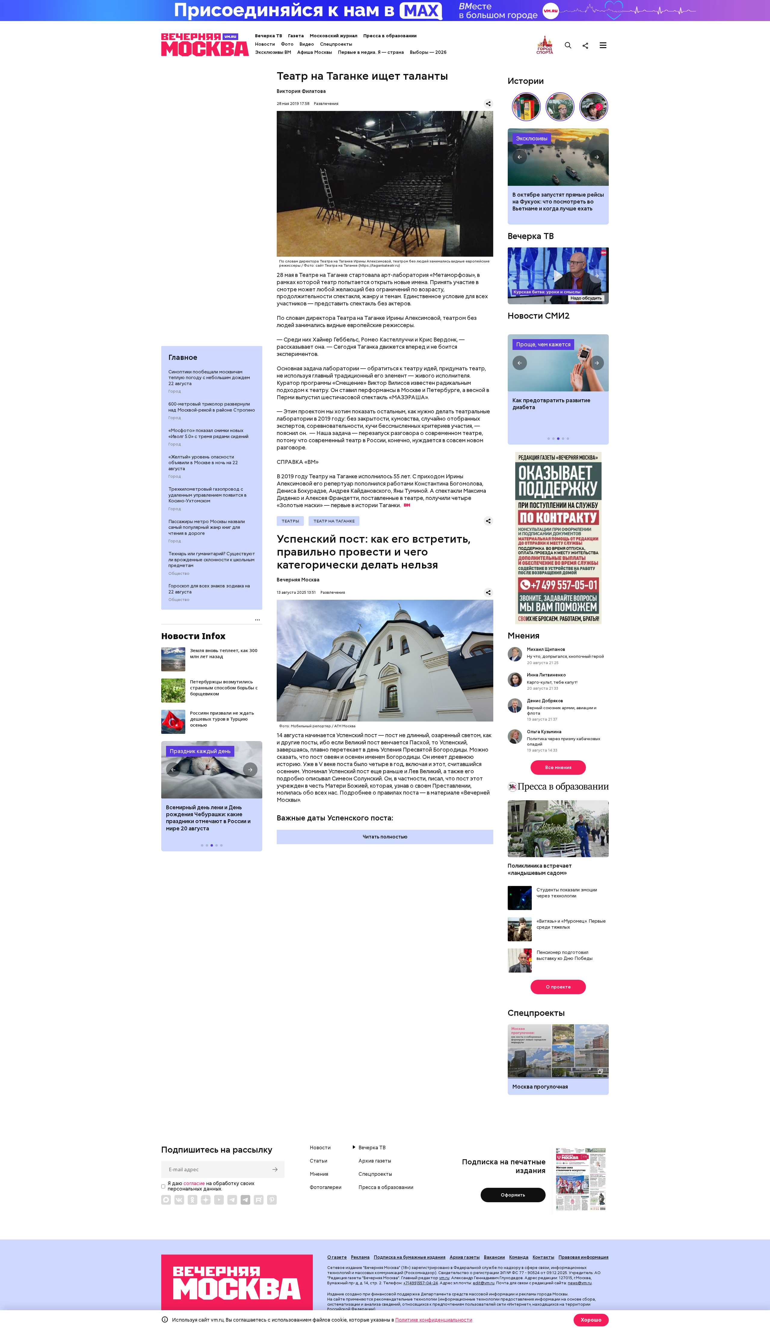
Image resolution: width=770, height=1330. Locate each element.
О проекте (558, 987)
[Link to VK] (179, 1200)
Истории (526, 81)
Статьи (318, 1161)
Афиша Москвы (314, 52)
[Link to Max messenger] (166, 1200)
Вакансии (494, 1257)
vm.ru (444, 1277)
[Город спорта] (544, 45)
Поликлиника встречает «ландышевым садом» (540, 869)
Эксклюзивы (531, 138)
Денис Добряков (545, 700)
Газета (296, 36)
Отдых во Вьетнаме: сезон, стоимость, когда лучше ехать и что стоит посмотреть (558, 156)
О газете (337, 1257)
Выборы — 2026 (428, 52)
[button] (173, 769)
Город (174, 391)
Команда (518, 1257)
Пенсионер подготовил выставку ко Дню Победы (565, 955)
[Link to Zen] (206, 1200)
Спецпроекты (336, 44)
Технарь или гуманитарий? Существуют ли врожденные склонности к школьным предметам (211, 559)
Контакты (543, 1257)
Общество (178, 573)
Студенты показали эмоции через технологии (567, 893)
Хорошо (591, 1320)
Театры (290, 521)
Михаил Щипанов (546, 649)
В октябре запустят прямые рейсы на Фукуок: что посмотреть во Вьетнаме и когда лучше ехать (558, 201)
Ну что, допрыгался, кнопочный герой (565, 656)
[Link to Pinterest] (272, 1200)
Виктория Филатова (301, 91)
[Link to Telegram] (232, 1200)
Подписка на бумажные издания (409, 1257)
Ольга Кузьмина (545, 731)
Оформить (513, 1195)
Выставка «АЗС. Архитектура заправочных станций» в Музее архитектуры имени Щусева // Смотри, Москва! (526, 106)
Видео (307, 44)
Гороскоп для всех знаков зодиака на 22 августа (209, 589)
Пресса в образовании (390, 36)
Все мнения (558, 768)
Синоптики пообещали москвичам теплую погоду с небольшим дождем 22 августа (209, 378)
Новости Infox (193, 636)
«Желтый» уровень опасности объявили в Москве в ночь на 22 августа (203, 463)
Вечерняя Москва (298, 580)
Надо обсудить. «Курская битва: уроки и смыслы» (558, 275)
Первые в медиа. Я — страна (371, 52)
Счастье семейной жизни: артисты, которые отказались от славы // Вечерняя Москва (594, 106)
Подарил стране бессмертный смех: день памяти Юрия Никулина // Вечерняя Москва (560, 106)
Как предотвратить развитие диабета (558, 362)
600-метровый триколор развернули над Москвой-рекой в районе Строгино (211, 407)
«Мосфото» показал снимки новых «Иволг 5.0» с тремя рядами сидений (208, 434)
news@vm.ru (580, 1283)
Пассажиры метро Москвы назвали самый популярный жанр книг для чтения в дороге (206, 527)
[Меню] (603, 45)
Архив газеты (375, 1161)
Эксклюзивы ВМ (273, 52)
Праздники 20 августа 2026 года (211, 769)
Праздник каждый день (200, 751)
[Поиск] (568, 45)
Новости (265, 44)
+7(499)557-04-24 (420, 1283)
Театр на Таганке (334, 521)
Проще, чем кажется (543, 344)
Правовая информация (583, 1257)
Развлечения (326, 103)
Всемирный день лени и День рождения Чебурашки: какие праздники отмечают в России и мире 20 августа (208, 818)
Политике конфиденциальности (433, 1320)
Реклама (360, 1257)
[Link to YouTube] (219, 1200)
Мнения (524, 635)
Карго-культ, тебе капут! (552, 682)
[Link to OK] (192, 1200)
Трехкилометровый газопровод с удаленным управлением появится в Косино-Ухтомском (207, 495)
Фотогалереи (325, 1187)
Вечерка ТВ (268, 36)
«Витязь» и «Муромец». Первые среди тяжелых (571, 924)
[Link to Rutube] (258, 1200)
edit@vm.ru (483, 1283)
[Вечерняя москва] (237, 1283)
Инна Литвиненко (546, 675)
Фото (287, 44)
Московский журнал (333, 36)
